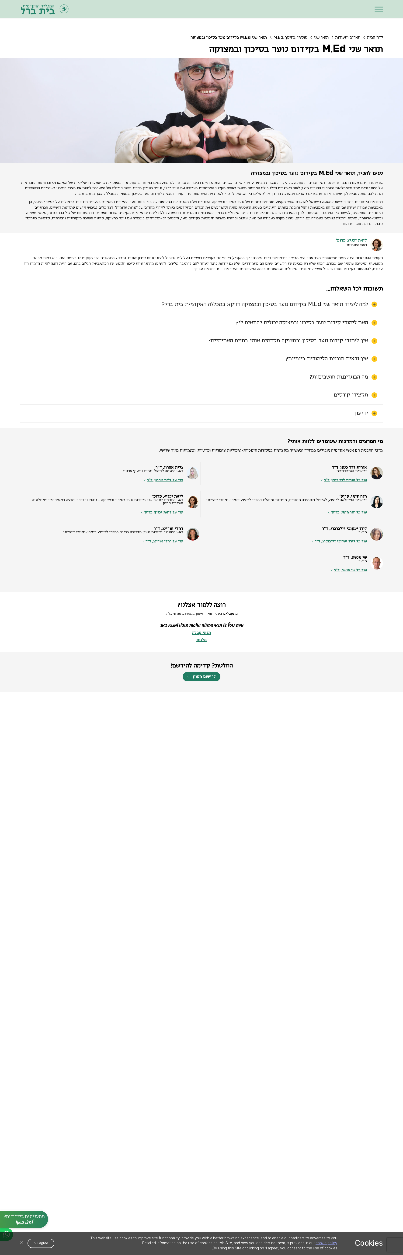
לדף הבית (375, 37)
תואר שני (321, 37)
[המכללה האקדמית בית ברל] (45, 9)
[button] (379, 9)
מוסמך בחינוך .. (290, 37)
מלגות (201, 607)
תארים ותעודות (347, 37)
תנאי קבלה (201, 600)
